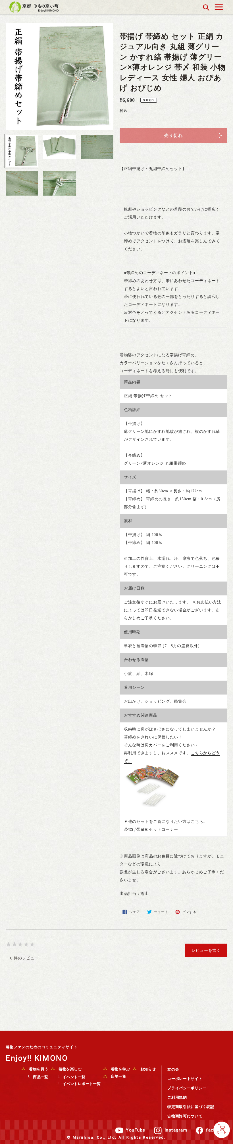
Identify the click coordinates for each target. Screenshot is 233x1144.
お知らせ (147, 1069)
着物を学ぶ (120, 1069)
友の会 (173, 1069)
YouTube (135, 1130)
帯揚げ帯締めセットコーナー (151, 829)
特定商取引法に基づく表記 (190, 1107)
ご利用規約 (177, 1097)
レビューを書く (206, 950)
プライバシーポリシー (186, 1088)
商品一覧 (40, 1077)
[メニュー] (219, 5)
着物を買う (38, 1069)
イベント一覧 (74, 1077)
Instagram (176, 1130)
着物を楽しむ (69, 1069)
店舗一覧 (118, 1076)
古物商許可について (184, 1116)
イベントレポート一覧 (82, 1084)
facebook (216, 1130)
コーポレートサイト (184, 1079)
